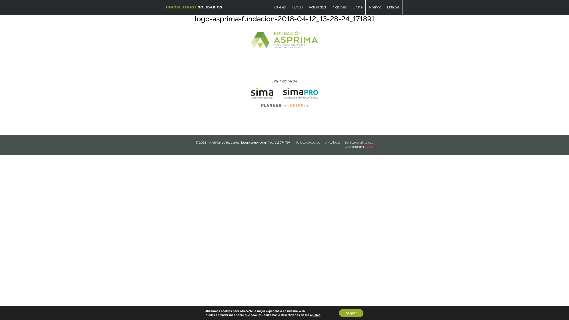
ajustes (315, 315)
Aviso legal (332, 142)
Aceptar (351, 313)
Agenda (375, 7)
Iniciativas (339, 7)
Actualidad (317, 7)
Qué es (280, 7)
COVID (297, 7)
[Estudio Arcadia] (364, 146)
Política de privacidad (359, 142)
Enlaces (393, 7)
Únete (358, 7)
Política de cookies (308, 142)
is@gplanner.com (253, 142)
